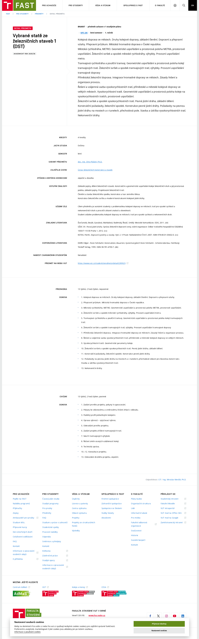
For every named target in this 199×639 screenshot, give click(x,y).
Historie (134, 535)
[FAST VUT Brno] (19, 5)
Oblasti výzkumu (79, 513)
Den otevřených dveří (22, 532)
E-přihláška (21, 559)
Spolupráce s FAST (133, 5)
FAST (8, 14)
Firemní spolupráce (110, 498)
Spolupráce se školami (112, 508)
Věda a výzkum (103, 5)
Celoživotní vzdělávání (22, 536)
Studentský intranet (173, 498)
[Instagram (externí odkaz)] (166, 616)
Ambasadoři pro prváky (25, 517)
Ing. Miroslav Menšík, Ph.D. (174, 479)
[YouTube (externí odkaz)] (174, 616)
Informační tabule (139, 513)
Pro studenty (76, 5)
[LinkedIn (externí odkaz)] (182, 616)
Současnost (136, 530)
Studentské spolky (50, 527)
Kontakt (16, 546)
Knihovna (49, 551)
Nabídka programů (21, 503)
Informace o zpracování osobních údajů (23, 553)
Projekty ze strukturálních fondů (83, 524)
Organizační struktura (141, 503)
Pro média (135, 517)
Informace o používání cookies (27, 632)
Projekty (75, 517)
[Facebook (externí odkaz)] (150, 616)
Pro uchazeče (49, 5)
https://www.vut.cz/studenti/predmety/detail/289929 (101, 263)
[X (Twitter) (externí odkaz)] (158, 616)
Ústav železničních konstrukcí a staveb (95, 170)
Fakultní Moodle (171, 503)
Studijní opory (51, 560)
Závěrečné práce (53, 555)
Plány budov (136, 498)
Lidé (133, 508)
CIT (160, 479)
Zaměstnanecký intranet (173, 522)
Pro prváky (47, 508)
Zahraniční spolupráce (112, 503)
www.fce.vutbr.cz (97, 615)
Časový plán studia (50, 498)
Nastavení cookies (159, 630)
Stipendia (46, 536)
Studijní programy (50, 503)
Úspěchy (76, 498)
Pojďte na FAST (19, 498)
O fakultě (160, 5)
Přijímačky (17, 508)
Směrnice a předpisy (51, 541)
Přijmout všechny (159, 624)
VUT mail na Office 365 (173, 513)
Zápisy (16, 513)
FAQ (15, 541)
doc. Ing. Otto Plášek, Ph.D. (90, 161)
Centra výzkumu (79, 508)
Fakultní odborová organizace (139, 524)
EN (192, 5)
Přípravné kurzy (20, 527)
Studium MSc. (19, 522)
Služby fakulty (108, 513)
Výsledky (76, 530)
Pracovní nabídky (50, 532)
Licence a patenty (80, 503)
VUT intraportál (171, 508)
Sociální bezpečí (138, 540)
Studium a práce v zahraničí (55, 522)
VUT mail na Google (173, 517)
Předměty (39, 14)
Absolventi (106, 517)
